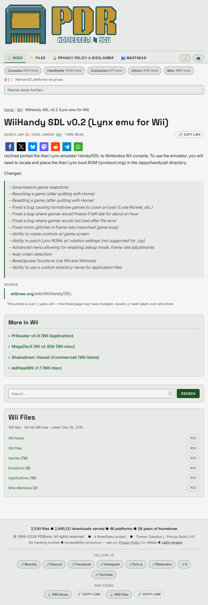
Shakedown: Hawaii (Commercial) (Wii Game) (55, 357)
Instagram (110, 564)
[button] (9, 146)
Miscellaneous (20, 488)
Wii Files (15, 448)
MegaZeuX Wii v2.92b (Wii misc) (43, 346)
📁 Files (37, 58)
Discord (54, 564)
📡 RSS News (57, 594)
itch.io (136, 564)
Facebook (81, 564)
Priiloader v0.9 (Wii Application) (42, 335)
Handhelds (64, 71)
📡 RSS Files (119, 594)
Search (188, 393)
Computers (106, 71)
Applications (18, 478)
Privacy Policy (129, 542)
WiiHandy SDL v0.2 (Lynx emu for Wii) (86, 122)
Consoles (23, 71)
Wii (19, 110)
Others (144, 71)
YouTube (104, 575)
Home (9, 110)
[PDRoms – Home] (61, 24)
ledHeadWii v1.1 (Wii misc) (37, 367)
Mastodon (162, 564)
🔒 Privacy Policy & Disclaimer (83, 58)
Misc (178, 71)
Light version (172, 542)
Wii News (16, 438)
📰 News (15, 58)
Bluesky (29, 564)
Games (14, 458)
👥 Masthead (133, 58)
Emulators (16, 468)
